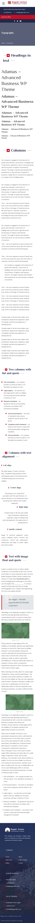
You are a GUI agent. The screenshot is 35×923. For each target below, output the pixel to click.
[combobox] (17, 17)
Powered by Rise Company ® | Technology (11, 921)
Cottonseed (9, 860)
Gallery (8, 863)
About (20, 857)
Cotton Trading (23, 860)
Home (7, 857)
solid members (19, 583)
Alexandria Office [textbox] (6, 17)
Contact (21, 863)
